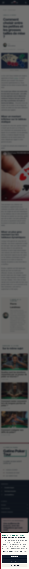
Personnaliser (15, 565)
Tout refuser (15, 556)
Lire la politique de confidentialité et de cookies (14, 551)
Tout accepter (14, 561)
